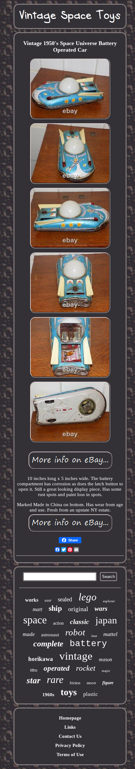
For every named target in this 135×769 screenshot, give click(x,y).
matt (37, 609)
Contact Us (70, 736)
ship (55, 608)
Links (70, 727)
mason (105, 659)
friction (75, 683)
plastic (90, 694)
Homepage (70, 717)
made (29, 634)
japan (106, 620)
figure (107, 682)
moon (91, 682)
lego (87, 597)
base (94, 636)
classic (79, 622)
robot (75, 632)
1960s (48, 694)
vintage (76, 656)
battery (88, 644)
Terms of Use (70, 754)
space (35, 620)
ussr (48, 600)
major (106, 671)
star (33, 680)
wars (100, 608)
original (78, 608)
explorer (109, 601)
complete (48, 643)
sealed (65, 599)
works (31, 600)
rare (55, 679)
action (58, 623)
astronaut (50, 634)
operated (57, 668)
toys (69, 692)
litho (33, 670)
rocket (85, 668)
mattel (110, 634)
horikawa (40, 659)
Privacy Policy (70, 745)
